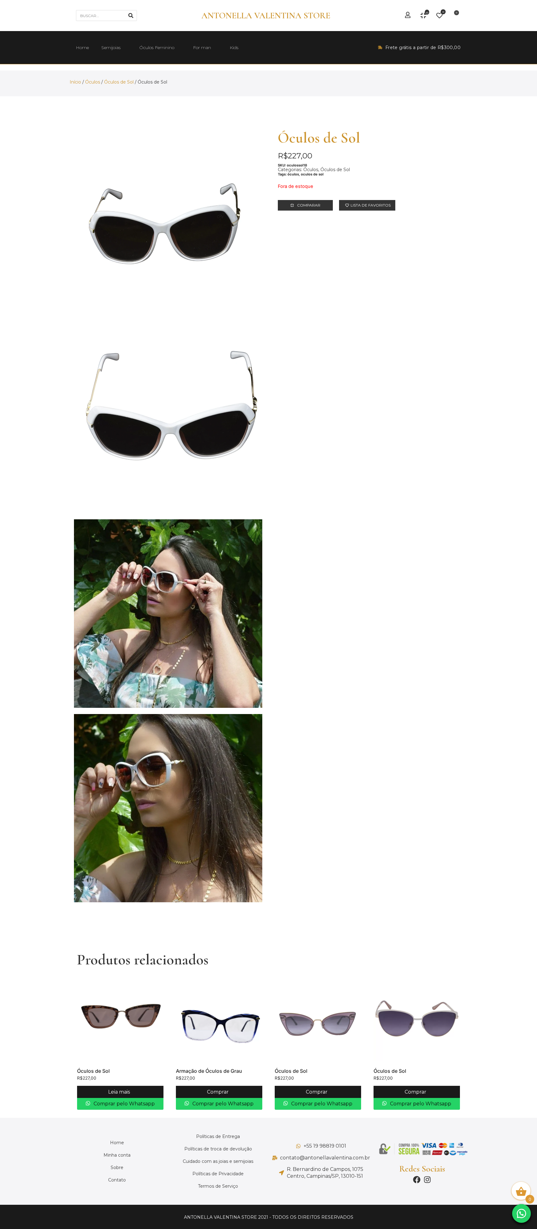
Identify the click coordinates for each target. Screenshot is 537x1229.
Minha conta (117, 1155)
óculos (293, 174)
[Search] (130, 15)
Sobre (117, 1167)
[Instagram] (427, 1179)
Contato (117, 1180)
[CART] (454, 15)
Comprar (218, 1092)
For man (202, 47)
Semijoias (111, 47)
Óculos (92, 82)
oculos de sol (312, 174)
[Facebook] (416, 1179)
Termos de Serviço (218, 1186)
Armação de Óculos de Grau (209, 1071)
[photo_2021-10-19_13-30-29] (168, 613)
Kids (234, 47)
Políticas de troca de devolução (218, 1149)
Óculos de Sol (119, 82)
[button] (521, 1213)
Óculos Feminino (156, 47)
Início (75, 82)
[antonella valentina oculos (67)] (168, 419)
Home (82, 47)
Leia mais (119, 1092)
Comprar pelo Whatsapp (123, 1104)
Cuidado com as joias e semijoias (218, 1161)
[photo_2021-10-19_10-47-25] (168, 808)
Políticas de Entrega (218, 1136)
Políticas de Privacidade (218, 1174)
